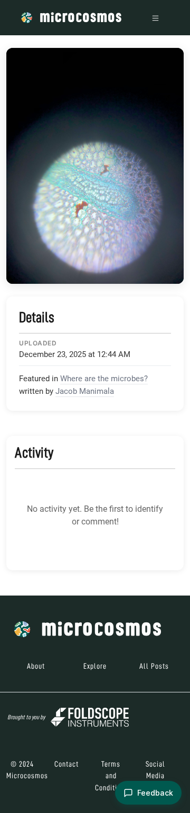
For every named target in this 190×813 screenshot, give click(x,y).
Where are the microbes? (104, 378)
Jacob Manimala (84, 391)
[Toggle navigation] (155, 17)
